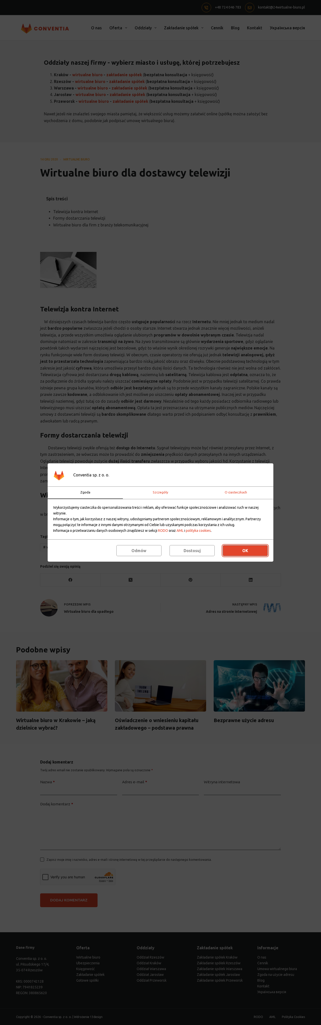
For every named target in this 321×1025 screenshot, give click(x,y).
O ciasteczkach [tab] (236, 492)
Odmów (138, 550)
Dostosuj (192, 550)
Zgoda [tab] (85, 492)
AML (180, 531)
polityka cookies (198, 531)
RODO (163, 531)
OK (245, 550)
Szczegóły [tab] (160, 492)
